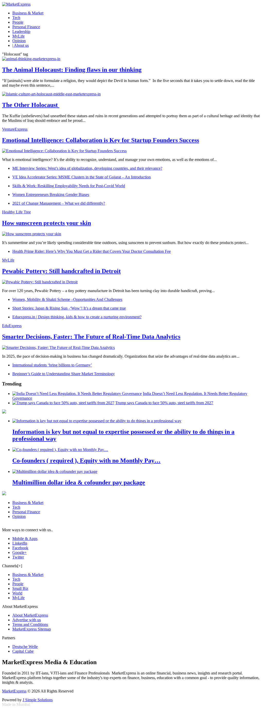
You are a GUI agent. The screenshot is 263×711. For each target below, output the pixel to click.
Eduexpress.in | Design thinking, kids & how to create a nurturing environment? (77, 317)
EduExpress (12, 325)
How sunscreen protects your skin (46, 223)
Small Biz (20, 588)
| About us (20, 45)
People (17, 22)
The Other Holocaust (30, 105)
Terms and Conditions (30, 624)
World (17, 593)
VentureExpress (14, 129)
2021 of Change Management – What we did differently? (58, 203)
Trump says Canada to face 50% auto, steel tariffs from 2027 (164, 403)
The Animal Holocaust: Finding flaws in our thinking (72, 69)
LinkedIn (19, 543)
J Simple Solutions (38, 700)
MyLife (18, 36)
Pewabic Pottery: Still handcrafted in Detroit (61, 271)
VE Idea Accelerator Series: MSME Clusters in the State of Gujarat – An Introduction (81, 177)
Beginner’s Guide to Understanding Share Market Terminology (63, 374)
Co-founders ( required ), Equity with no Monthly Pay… (86, 460)
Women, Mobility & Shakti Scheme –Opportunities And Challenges (67, 299)
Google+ (19, 552)
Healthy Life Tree (16, 212)
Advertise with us (26, 620)
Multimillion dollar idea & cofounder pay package (78, 482)
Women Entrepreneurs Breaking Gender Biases (50, 194)
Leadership (21, 31)
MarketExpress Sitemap (31, 629)
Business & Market (27, 13)
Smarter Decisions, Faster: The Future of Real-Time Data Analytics (91, 336)
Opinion (19, 41)
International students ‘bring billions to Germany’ (52, 365)
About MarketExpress (30, 615)
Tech (16, 17)
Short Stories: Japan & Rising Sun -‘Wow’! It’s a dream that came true (69, 308)
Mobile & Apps (24, 538)
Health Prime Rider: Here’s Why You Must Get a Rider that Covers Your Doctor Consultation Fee (91, 251)
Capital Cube (23, 651)
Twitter (18, 557)
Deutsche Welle (25, 646)
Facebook (20, 548)
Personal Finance (26, 27)
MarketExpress (14, 691)
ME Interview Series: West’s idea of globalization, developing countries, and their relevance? (87, 168)
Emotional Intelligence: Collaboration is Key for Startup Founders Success (100, 140)
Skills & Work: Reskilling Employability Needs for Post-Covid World (68, 186)
